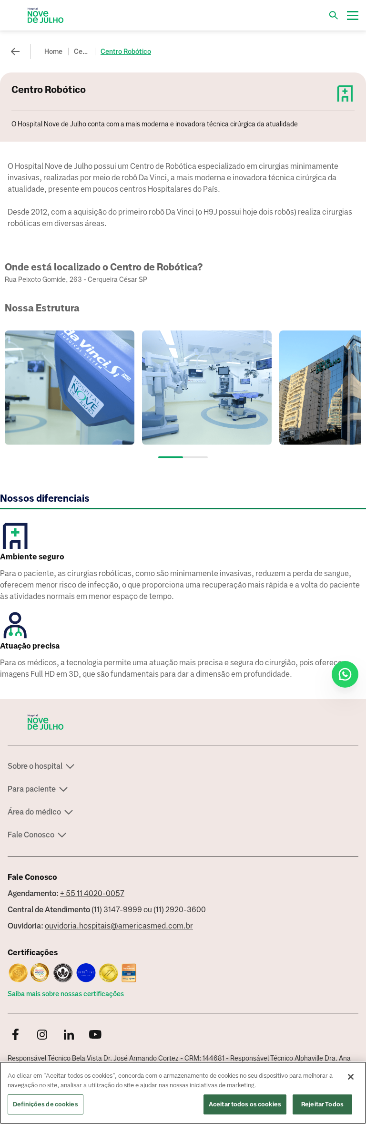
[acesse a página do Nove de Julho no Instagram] (42, 1035)
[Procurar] (333, 15)
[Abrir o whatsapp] (345, 674)
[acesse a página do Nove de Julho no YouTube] (95, 1035)
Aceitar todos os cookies (245, 1104)
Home (53, 51)
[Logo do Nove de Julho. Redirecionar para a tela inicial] (46, 15)
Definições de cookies (45, 1104)
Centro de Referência (82, 51)
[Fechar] (350, 1076)
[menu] (352, 15)
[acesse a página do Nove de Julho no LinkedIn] (68, 1035)
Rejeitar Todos (322, 1104)
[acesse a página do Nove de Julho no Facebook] (15, 1035)
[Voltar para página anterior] (15, 51)
